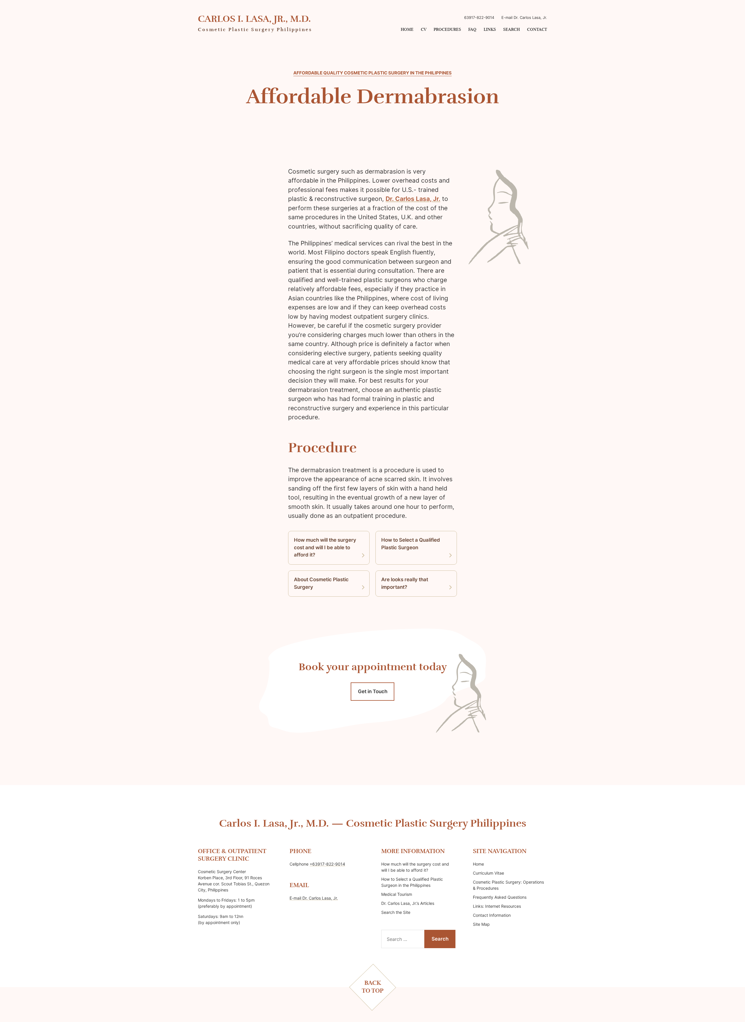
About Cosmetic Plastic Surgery (321, 583)
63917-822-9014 (479, 17)
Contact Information (492, 915)
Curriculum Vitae (488, 873)
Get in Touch (372, 691)
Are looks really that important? (404, 583)
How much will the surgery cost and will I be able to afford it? (325, 547)
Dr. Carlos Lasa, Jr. (413, 198)
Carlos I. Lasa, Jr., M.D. (254, 19)
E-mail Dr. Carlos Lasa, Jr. (524, 17)
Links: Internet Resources (497, 906)
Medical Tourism (396, 894)
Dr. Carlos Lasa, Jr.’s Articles (407, 903)
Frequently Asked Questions (499, 897)
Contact (537, 29)
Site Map (481, 924)
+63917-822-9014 (327, 864)
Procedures (447, 29)
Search (511, 29)
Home (407, 29)
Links (490, 29)
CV (423, 29)
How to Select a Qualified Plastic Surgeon (410, 543)
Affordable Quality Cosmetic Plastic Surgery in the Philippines (372, 73)
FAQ (472, 29)
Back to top (373, 987)
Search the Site (395, 912)
